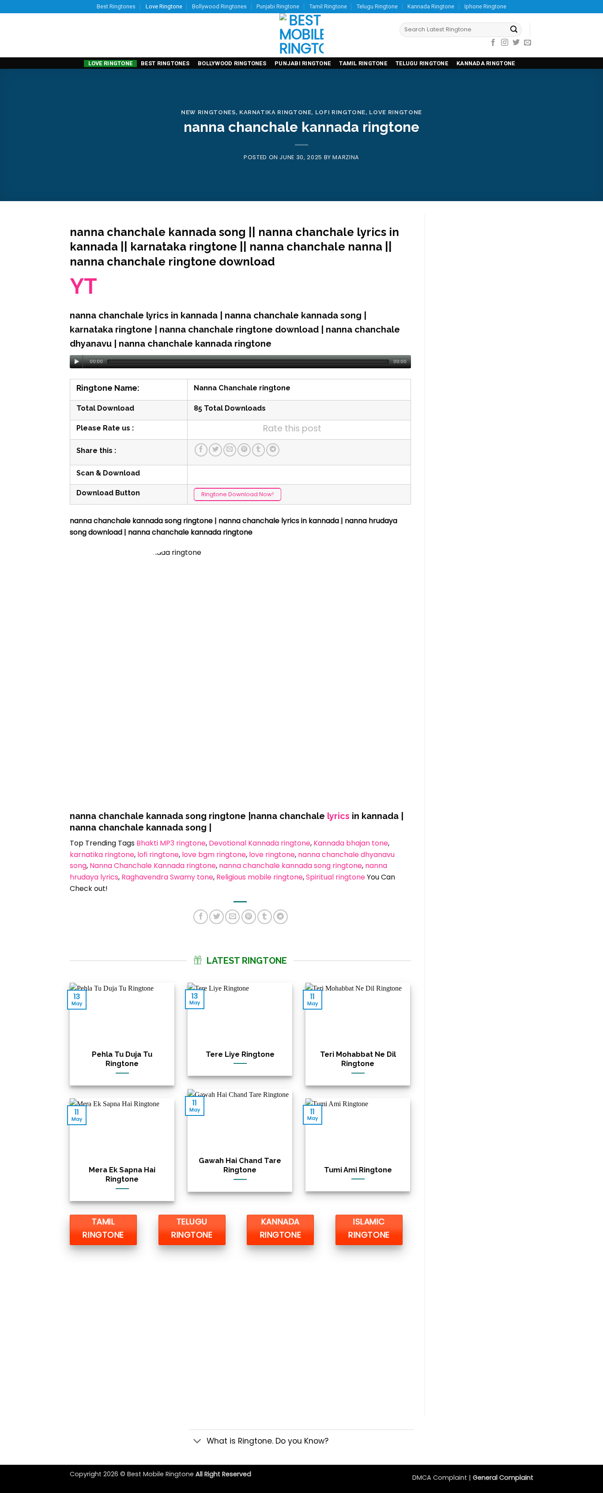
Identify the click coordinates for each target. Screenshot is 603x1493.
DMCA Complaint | (442, 1477)
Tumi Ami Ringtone (358, 1169)
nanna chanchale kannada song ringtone (290, 866)
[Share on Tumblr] (258, 450)
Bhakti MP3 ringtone (171, 843)
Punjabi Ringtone (277, 6)
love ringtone (272, 854)
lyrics (337, 816)
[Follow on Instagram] (504, 43)
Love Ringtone (164, 6)
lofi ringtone (158, 854)
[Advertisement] (240, 1328)
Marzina (345, 157)
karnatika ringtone (275, 112)
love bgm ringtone (214, 854)
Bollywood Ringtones (219, 6)
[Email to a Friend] (230, 450)
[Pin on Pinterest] (244, 450)
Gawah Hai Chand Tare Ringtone (240, 1165)
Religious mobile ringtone (259, 877)
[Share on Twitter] (215, 450)
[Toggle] (197, 1441)
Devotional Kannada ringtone (259, 843)
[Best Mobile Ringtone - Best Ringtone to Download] (301, 35)
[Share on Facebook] (201, 450)
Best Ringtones (116, 6)
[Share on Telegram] (272, 450)
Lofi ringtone (340, 112)
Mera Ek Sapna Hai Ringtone (122, 1174)
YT (83, 286)
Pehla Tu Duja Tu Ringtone (122, 1059)
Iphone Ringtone (485, 6)
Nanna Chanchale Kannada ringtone (153, 866)
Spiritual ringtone (335, 877)
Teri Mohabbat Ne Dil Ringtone (358, 1059)
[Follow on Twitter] (516, 43)
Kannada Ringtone (430, 6)
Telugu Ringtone (377, 6)
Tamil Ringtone (328, 6)
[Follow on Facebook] (493, 43)
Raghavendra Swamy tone (167, 877)
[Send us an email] (527, 43)
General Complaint (503, 1477)
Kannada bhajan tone (350, 843)
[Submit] (513, 29)
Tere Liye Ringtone (240, 1054)
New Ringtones (208, 112)
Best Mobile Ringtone (161, 1474)
